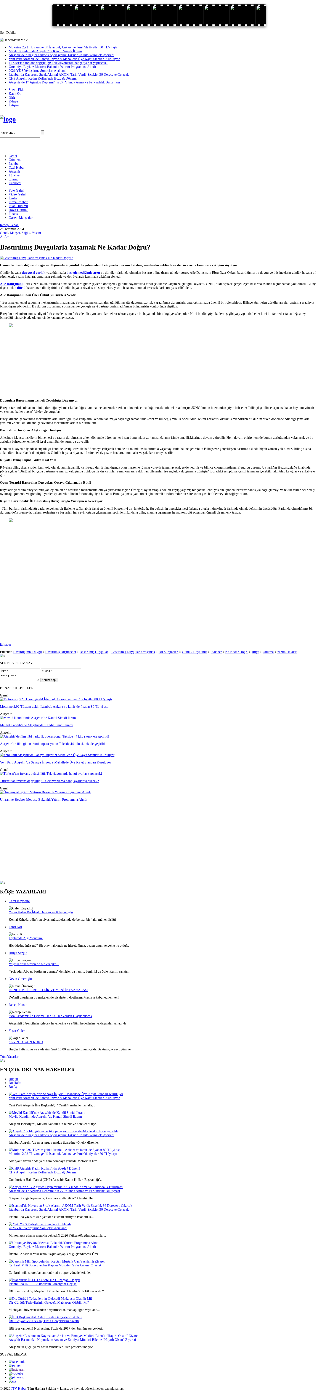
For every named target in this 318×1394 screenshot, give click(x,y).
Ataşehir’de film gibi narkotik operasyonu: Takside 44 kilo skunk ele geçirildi (61, 55)
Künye (13, 101)
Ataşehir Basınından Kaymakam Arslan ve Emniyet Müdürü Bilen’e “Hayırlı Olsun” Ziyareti (72, 1339)
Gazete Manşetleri (21, 217)
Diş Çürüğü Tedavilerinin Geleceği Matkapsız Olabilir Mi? (49, 1302)
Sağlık (26, 233)
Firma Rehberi (18, 202)
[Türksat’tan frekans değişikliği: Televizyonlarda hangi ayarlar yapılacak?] (51, 773)
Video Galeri (17, 194)
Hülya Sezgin (18, 953)
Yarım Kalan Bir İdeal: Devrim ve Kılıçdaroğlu (41, 912)
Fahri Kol (15, 927)
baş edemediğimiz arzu (83, 272)
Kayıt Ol (15, 93)
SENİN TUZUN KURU (26, 1042)
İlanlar (13, 198)
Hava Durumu (18, 210)
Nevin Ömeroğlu (20, 979)
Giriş (12, 97)
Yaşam (36, 233)
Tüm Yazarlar (9, 1056)
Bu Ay (13, 1086)
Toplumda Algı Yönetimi (26, 938)
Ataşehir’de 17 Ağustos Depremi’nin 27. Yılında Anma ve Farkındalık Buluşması (64, 82)
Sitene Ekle (16, 89)
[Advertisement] (50, 144)
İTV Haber (18, 1388)
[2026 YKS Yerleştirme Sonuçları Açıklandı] (40, 1224)
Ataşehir (14, 171)
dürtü (21, 288)
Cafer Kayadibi (19, 901)
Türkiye (14, 175)
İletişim (14, 105)
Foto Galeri (16, 190)
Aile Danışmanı (11, 284)
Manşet (15, 233)
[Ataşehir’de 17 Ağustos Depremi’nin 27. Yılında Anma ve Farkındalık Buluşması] (66, 1187)
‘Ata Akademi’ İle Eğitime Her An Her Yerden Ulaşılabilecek (50, 1016)
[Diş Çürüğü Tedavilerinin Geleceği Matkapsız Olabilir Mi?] (50, 1298)
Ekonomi (15, 183)
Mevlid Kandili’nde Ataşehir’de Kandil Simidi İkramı (45, 51)
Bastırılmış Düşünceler (60, 652)
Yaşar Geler (17, 1030)
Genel (13, 156)
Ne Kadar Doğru (236, 652)
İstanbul (14, 163)
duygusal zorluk (33, 272)
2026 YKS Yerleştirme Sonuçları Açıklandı (38, 70)
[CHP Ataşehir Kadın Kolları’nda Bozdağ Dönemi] (44, 1168)
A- (2, 236)
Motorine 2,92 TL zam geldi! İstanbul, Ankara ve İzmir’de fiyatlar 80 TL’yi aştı (63, 47)
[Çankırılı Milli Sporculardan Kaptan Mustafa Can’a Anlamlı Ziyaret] (56, 1261)
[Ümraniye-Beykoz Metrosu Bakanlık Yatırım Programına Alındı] (45, 792)
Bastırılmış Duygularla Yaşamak (133, 652)
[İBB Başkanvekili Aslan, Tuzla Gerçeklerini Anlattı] (45, 1317)
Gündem (15, 160)
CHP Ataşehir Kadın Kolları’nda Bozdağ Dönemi (43, 78)
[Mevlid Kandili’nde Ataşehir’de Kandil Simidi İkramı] (38, 718)
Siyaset (13, 179)
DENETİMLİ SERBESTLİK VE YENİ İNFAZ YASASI (48, 990)
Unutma (268, 652)
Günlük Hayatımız (194, 652)
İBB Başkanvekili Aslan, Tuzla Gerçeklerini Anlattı (44, 1321)
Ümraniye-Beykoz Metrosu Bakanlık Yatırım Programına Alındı (52, 67)
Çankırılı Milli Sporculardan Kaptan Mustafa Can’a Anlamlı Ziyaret (55, 1265)
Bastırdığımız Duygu (27, 652)
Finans (13, 214)
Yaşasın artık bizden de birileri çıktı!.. (34, 964)
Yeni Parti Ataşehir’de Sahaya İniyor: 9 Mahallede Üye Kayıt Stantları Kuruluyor (64, 59)
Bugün (13, 1079)
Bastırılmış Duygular (94, 652)
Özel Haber (16, 167)
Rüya (255, 652)
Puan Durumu (18, 206)
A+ (6, 236)
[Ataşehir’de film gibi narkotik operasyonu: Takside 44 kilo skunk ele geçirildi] (54, 736)
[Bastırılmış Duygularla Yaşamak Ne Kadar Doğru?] (36, 258)
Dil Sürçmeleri (168, 652)
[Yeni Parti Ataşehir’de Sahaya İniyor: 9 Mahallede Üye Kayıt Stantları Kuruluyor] (57, 755)
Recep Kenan (9, 225)
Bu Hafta (15, 1083)
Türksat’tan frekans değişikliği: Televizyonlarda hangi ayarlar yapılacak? (58, 63)
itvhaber (5, 644)
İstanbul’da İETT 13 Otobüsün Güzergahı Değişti (43, 1284)
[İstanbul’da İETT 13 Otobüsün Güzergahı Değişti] (44, 1280)
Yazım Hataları (287, 652)
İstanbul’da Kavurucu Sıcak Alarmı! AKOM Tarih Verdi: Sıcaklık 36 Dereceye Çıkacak (69, 74)
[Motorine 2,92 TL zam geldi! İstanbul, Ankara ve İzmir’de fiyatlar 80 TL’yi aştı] (56, 699)
